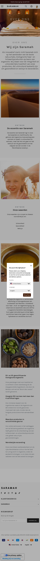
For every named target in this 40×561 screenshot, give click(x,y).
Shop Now (27, 295)
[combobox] (15, 284)
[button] (31, 265)
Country (11, 280)
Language (12, 287)
